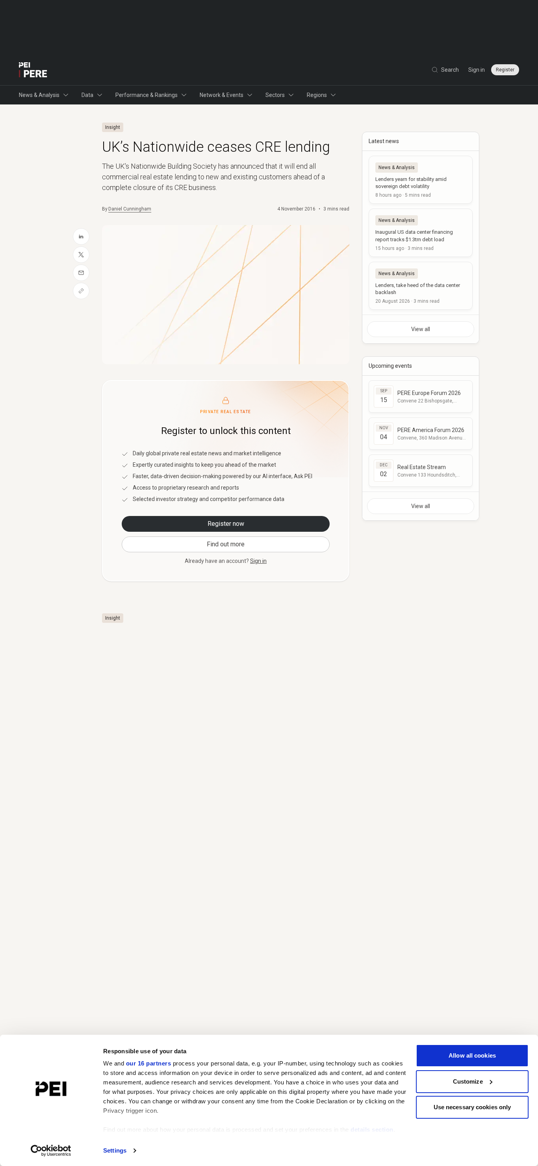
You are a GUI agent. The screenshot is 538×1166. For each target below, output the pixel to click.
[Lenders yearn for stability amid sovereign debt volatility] (420, 179)
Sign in (476, 70)
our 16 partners (148, 1063)
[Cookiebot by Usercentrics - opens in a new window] (51, 1151)
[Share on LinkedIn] (81, 236)
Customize (468, 1081)
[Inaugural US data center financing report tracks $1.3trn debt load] (420, 232)
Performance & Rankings (146, 95)
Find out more (226, 544)
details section (372, 1129)
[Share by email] (81, 272)
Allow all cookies (472, 1055)
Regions (317, 95)
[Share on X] (81, 254)
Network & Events (221, 95)
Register (505, 70)
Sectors (275, 95)
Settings (114, 1150)
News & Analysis (39, 95)
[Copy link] (81, 291)
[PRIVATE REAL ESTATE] (33, 69)
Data (87, 95)
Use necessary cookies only (472, 1107)
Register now (226, 523)
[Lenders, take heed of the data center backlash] (420, 285)
